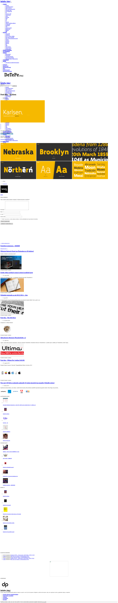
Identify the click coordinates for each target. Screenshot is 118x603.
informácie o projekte (8, 595)
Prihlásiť (5, 64)
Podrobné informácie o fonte (6, 139)
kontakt (5, 599)
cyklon (4, 556)
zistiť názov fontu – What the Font (11, 58)
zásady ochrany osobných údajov (10, 594)
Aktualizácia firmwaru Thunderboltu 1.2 (13, 338)
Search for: (2, 84)
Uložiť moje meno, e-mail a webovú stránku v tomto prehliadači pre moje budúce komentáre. (20, 219)
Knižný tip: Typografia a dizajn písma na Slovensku (12, 514)
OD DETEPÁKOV (6, 51)
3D (5, 20)
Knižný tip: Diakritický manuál (8, 467)
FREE (6, 31)
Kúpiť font (2, 141)
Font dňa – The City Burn (8, 318)
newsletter (5, 598)
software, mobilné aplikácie (10, 23)
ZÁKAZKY (7, 30)
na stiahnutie (7, 24)
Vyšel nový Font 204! (6, 440)
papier (6, 16)
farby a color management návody (11, 38)
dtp (6, 12)
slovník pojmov (8, 49)
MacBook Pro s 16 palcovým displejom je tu (10, 476)
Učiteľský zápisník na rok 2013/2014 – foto (14, 295)
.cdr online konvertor (9, 56)
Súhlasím (44, 602)
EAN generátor (8, 54)
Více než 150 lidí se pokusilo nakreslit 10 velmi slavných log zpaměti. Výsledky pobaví (27, 383)
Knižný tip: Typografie (7, 505)
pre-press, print (8, 13)
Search (14, 85)
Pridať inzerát (6, 70)
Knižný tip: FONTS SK (6, 431)
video (6, 26)
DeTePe (5, 97)
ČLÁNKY (5, 4)
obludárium (7, 25)
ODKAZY (5, 52)
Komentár (2, 209)
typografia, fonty (8, 10)
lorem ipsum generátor (9, 57)
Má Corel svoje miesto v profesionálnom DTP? (20, 556)
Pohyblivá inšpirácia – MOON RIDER (9, 485)
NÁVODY (5, 32)
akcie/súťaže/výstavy (9, 6)
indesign (7, 39)
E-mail (2, 214)
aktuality (7, 5)
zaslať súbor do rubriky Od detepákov (12, 62)
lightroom (7, 43)
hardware (7, 22)
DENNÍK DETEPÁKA (7, 50)
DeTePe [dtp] (5, 2)
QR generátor (7, 55)
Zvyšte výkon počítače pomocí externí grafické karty (16, 272)
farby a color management (10, 9)
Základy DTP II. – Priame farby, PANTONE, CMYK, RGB (22, 555)
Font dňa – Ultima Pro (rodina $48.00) (12, 360)
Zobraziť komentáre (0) (6, 223)
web (6, 19)
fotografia (7, 17)
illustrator (7, 42)
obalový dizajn (8, 96)
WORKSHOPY (6, 60)
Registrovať (5, 66)
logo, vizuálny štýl (8, 11)
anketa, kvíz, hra (8, 89)
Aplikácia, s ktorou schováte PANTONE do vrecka (11, 451)
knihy (6, 18)
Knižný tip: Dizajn (6, 496)
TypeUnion (7, 136)
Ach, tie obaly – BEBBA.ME (7, 458)
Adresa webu (2, 216)
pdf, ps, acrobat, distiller (10, 36)
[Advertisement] (59, 234)
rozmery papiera (8, 129)
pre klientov (7, 35)
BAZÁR (4, 61)
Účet (4, 68)
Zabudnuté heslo (7, 67)
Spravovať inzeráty (7, 71)
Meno (1, 211)
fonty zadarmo (8, 46)
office (6, 45)
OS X (6, 44)
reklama (5, 597)
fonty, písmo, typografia (9, 37)
